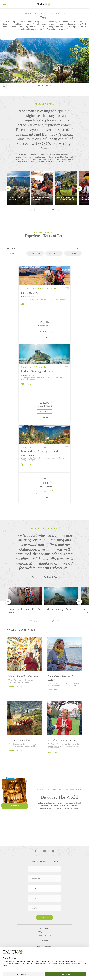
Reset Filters (77, 249)
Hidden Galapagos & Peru (37, 371)
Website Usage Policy (44, 946)
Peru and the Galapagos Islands (40, 451)
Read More (13, 687)
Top (3, 87)
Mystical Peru (29, 292)
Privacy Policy (44, 940)
